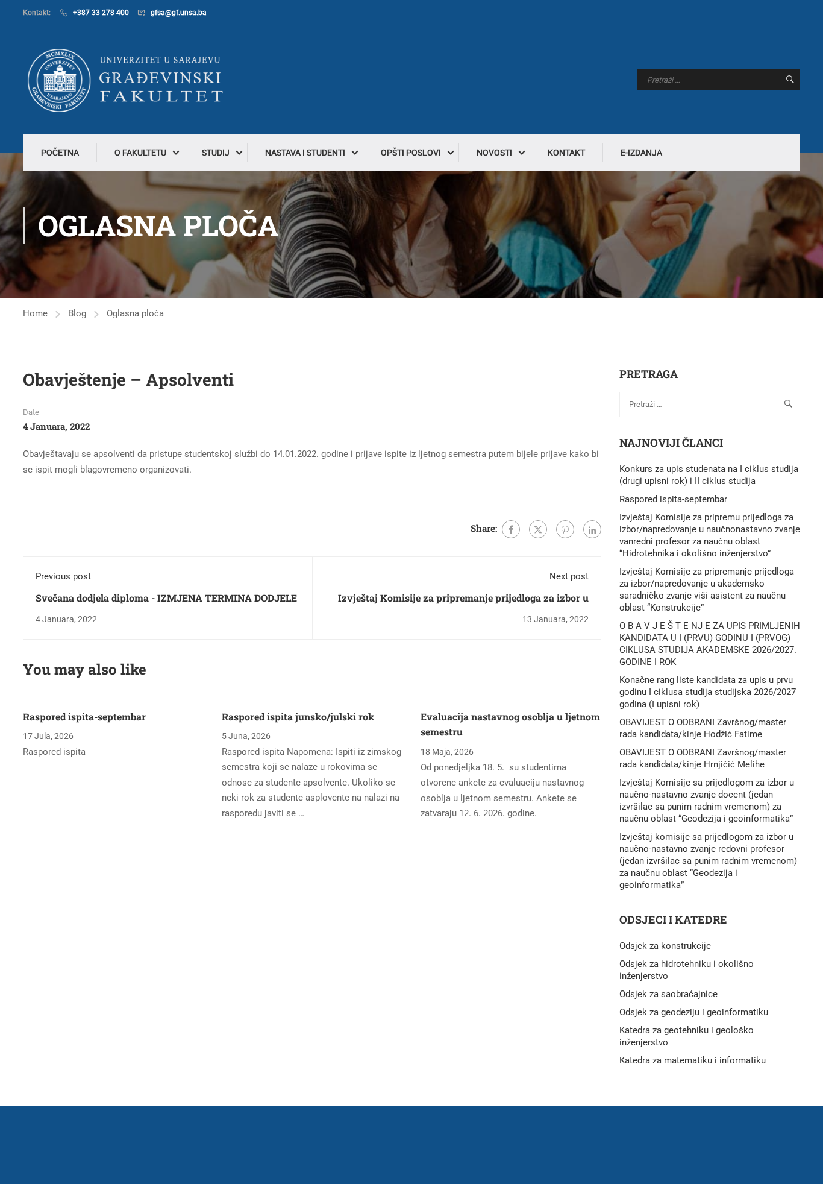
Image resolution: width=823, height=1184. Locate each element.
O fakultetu (140, 152)
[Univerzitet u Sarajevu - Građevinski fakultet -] (128, 79)
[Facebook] (511, 529)
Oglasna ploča (135, 313)
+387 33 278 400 (101, 12)
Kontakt (566, 152)
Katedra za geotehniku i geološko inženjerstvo (686, 1036)
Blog (77, 313)
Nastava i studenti (305, 152)
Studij (216, 152)
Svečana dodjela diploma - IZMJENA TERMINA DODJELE (166, 597)
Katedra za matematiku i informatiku (692, 1060)
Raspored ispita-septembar (84, 716)
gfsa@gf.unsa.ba (179, 12)
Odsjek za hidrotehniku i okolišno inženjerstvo (686, 970)
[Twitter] (538, 529)
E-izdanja (641, 152)
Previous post (63, 576)
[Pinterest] (565, 529)
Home (35, 313)
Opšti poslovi (411, 152)
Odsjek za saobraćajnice (668, 994)
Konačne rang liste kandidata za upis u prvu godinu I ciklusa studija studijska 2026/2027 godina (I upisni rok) (707, 692)
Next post (569, 576)
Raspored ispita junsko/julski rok (298, 716)
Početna (60, 152)
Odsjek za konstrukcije (665, 945)
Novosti (494, 152)
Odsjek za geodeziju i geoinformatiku (693, 1012)
